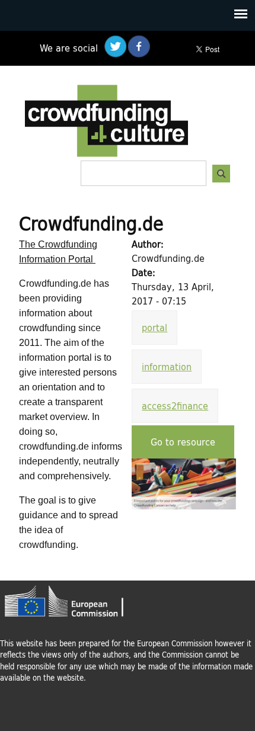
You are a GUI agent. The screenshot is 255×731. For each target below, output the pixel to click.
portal (154, 327)
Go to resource (183, 441)
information (167, 366)
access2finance (175, 405)
